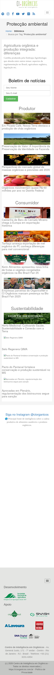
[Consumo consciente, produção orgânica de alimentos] (41, 464)
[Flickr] (28, 13)
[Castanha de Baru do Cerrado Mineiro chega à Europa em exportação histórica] (27, 212)
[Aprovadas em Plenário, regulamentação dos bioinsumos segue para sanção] (27, 383)
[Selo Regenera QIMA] (27, 342)
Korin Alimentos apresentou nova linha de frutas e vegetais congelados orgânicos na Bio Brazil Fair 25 (25, 269)
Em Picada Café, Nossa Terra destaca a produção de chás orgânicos (26, 127)
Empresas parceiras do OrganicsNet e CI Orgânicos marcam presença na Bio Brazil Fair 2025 (25, 293)
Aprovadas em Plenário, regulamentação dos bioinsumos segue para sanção (25, 393)
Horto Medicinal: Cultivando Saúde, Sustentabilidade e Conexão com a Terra (23, 328)
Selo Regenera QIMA (14, 349)
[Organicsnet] (14, 614)
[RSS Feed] (34, 13)
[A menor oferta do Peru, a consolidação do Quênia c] (12, 501)
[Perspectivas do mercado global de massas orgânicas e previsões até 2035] (27, 159)
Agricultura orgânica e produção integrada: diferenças (21, 49)
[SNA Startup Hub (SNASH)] (39, 614)
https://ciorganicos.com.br (21, 669)
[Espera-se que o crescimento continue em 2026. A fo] (27, 510)
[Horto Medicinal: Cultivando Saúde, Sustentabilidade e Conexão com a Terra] (27, 318)
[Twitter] (23, 13)
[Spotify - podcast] (2, 13)
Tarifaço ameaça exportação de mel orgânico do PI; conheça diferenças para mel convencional (23, 246)
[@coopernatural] (27, 433)
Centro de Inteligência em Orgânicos (30, 663)
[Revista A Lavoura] (14, 625)
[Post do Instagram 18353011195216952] (12, 435)
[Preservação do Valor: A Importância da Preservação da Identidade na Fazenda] (27, 139)
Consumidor (27, 202)
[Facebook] (13, 13)
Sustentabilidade (27, 308)
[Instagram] (8, 13)
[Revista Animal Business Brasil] (39, 625)
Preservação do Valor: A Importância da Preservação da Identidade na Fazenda (26, 147)
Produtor (27, 108)
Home (9, 31)
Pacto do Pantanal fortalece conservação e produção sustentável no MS (26, 369)
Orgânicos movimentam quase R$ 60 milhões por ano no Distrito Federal (24, 189)
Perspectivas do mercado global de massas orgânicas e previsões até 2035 (26, 168)
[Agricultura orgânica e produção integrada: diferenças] (4, 42)
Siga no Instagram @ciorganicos (27, 414)
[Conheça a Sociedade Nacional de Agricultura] (27, 596)
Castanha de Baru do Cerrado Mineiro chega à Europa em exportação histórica (24, 222)
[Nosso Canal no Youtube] (17, 13)
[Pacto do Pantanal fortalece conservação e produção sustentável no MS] (27, 359)
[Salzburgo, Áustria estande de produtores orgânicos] (41, 437)
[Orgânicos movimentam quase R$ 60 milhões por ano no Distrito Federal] (27, 180)
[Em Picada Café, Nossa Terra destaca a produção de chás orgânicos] (27, 118)
